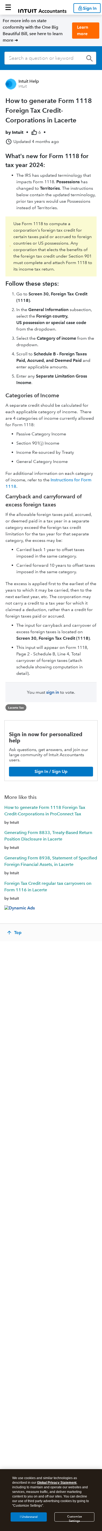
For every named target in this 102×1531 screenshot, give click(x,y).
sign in (52, 692)
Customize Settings (74, 1518)
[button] (8, 7)
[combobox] (50, 58)
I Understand (29, 1517)
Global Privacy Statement (56, 1483)
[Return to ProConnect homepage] (42, 7)
